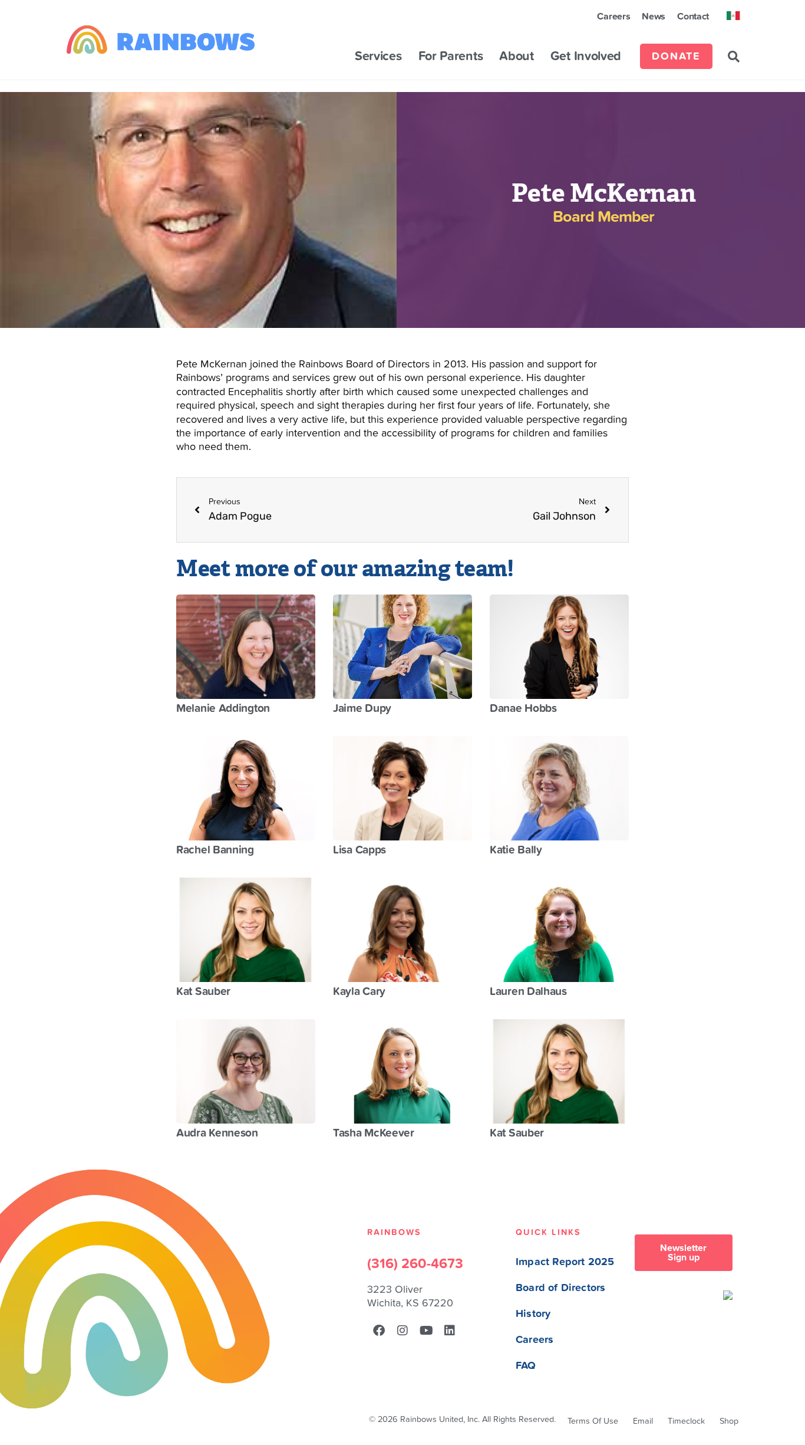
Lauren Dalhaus (528, 991)
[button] (733, 56)
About (516, 56)
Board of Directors (560, 1288)
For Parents (450, 56)
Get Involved (585, 56)
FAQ (526, 1365)
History (533, 1314)
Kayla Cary (359, 991)
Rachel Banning (215, 849)
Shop (729, 1421)
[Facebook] (379, 1330)
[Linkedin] (449, 1330)
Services (378, 56)
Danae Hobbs (523, 708)
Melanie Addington (223, 708)
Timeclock (686, 1421)
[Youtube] (426, 1330)
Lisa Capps (359, 849)
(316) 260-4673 (415, 1264)
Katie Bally (516, 849)
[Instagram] (402, 1330)
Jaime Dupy (362, 708)
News (653, 16)
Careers (613, 16)
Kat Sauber (203, 991)
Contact (693, 16)
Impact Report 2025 (565, 1262)
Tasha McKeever (373, 1133)
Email (643, 1421)
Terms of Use (593, 1421)
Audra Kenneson (217, 1133)
